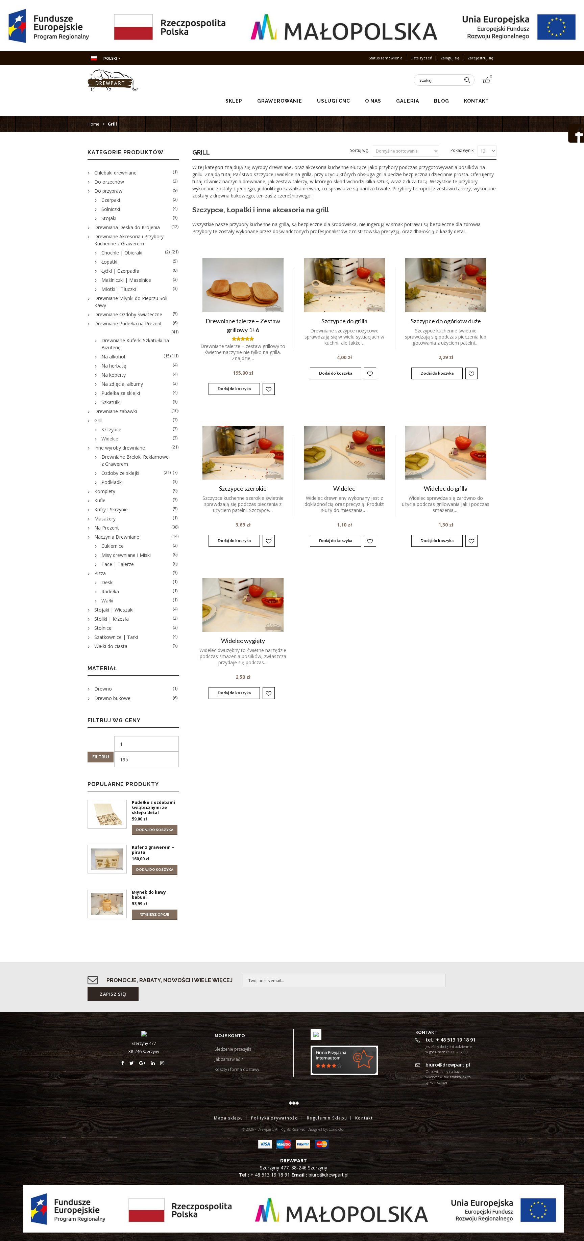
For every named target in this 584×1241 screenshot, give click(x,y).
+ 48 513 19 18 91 (270, 1174)
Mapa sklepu (228, 1118)
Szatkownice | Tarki (116, 637)
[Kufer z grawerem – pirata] (107, 859)
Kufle (99, 500)
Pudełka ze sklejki (120, 393)
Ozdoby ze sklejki (120, 473)
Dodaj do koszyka (234, 388)
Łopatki (109, 262)
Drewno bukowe (112, 698)
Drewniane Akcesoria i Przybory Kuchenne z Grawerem (129, 240)
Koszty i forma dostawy (237, 1069)
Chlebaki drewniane (115, 172)
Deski (107, 582)
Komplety (104, 491)
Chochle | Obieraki (121, 252)
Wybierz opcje (154, 914)
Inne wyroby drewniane (119, 447)
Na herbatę (113, 365)
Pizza (100, 573)
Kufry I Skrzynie (111, 509)
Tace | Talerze (117, 564)
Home (93, 124)
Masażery (105, 518)
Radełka (110, 591)
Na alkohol (113, 356)
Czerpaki (110, 200)
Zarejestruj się (480, 57)
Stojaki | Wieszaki (113, 609)
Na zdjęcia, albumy (122, 384)
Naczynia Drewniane (116, 537)
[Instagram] (163, 1063)
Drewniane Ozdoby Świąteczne (128, 314)
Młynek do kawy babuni (149, 895)
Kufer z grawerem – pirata (153, 850)
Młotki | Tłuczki (118, 289)
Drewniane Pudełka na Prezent (128, 323)
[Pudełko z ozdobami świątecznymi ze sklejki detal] (107, 814)
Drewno (103, 688)
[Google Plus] (145, 1063)
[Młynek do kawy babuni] (107, 904)
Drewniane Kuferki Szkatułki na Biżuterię (135, 344)
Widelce (109, 438)
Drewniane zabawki (115, 411)
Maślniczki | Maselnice (126, 280)
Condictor (337, 1129)
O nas (373, 101)
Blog (441, 101)
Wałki (107, 600)
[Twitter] (134, 1063)
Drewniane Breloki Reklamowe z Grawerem (135, 460)
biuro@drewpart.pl (328, 1174)
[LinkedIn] (155, 1063)
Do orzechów (109, 182)
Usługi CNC (333, 101)
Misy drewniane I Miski (126, 555)
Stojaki (108, 218)
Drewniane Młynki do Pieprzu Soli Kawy (130, 301)
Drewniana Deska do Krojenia (127, 227)
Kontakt (476, 101)
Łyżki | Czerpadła (120, 271)
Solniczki (110, 209)
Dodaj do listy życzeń (269, 389)
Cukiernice (112, 546)
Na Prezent (106, 527)
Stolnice (103, 628)
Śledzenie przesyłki (233, 1049)
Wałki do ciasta (110, 646)
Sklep (233, 101)
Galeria (407, 101)
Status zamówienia (386, 57)
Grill (98, 420)
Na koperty (113, 375)
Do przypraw (108, 191)
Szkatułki (111, 402)
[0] (486, 80)
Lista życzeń (421, 57)
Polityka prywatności (275, 1118)
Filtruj (100, 757)
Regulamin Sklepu (327, 1118)
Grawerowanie (279, 101)
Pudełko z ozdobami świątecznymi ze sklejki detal (153, 807)
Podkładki (112, 482)
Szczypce (111, 429)
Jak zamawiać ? (229, 1059)
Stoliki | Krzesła (111, 619)
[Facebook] (125, 1063)
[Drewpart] (113, 89)
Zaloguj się (449, 57)
